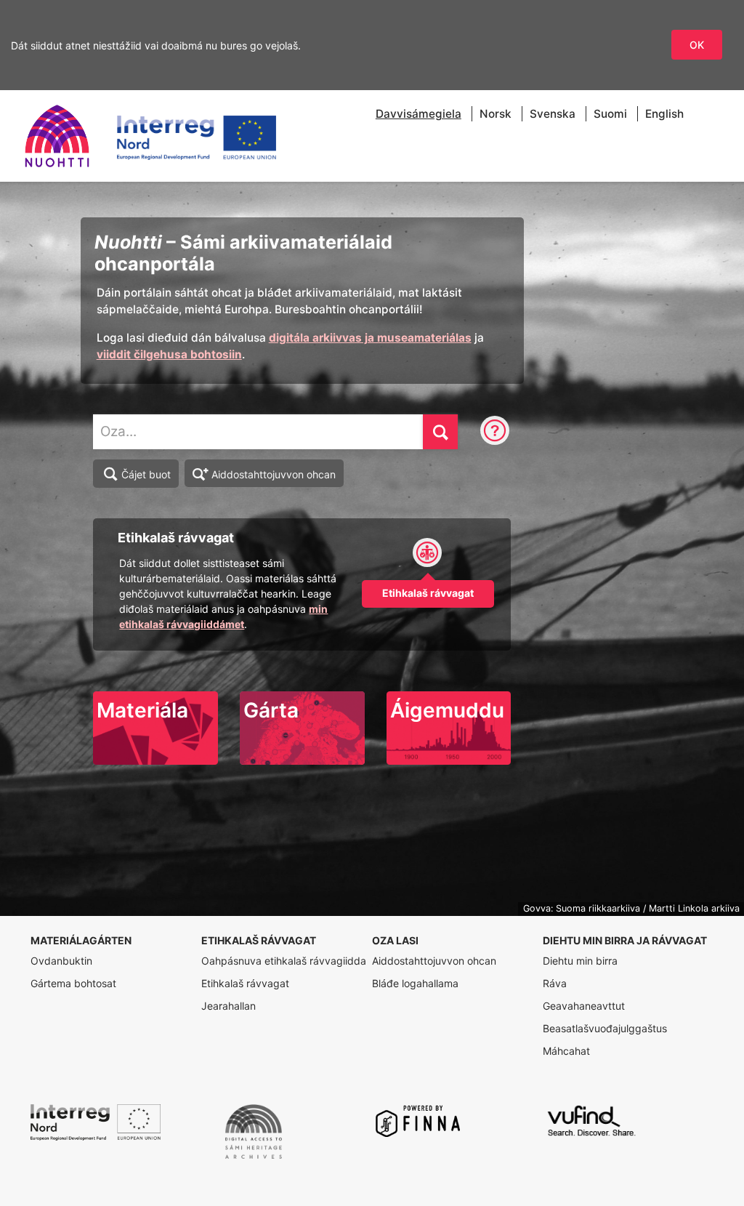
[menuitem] (418, 113)
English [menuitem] (664, 114)
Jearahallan (228, 1006)
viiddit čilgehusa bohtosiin (169, 354)
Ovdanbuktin (61, 960)
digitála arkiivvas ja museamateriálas (370, 338)
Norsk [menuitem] (496, 114)
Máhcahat (566, 1051)
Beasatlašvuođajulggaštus (605, 1028)
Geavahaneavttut (584, 1006)
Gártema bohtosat (73, 983)
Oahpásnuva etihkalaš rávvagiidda (283, 960)
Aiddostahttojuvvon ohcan (273, 474)
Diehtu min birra (580, 960)
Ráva (555, 983)
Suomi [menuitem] (610, 114)
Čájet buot (146, 474)
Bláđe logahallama (415, 983)
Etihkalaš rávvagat (245, 983)
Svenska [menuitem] (552, 114)
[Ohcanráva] (495, 432)
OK (697, 45)
